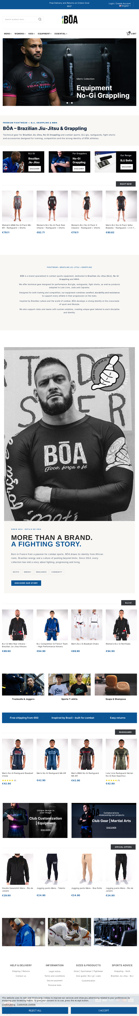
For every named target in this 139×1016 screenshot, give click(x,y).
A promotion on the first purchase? (60, 515)
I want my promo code (51, 534)
